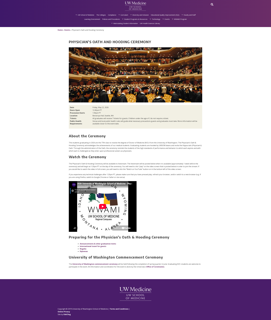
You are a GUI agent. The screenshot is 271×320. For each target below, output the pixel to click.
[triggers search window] (212, 4)
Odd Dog (67, 314)
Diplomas (84, 251)
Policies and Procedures (111, 19)
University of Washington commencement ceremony (95, 264)
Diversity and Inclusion (140, 15)
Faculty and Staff (190, 15)
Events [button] (167, 19)
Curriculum (124, 15)
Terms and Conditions (119, 309)
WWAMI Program (180, 19)
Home (60, 30)
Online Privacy (64, 311)
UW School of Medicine (86, 15)
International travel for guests (93, 246)
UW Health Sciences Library (150, 23)
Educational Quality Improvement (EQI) (165, 15)
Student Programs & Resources (135, 19)
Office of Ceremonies (155, 267)
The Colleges (101, 15)
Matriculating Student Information (125, 23)
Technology (156, 19)
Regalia (83, 249)
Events (67, 30)
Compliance (112, 15)
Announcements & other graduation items (98, 244)
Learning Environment (92, 19)
